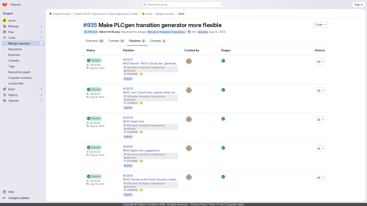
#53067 (128, 146)
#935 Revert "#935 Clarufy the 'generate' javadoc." (150, 63)
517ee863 (132, 161)
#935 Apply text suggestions (141, 150)
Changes (157, 40)
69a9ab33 (132, 190)
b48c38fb (132, 132)
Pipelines (136, 40)
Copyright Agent (235, 204)
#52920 (128, 175)
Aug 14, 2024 (217, 31)
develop (202, 32)
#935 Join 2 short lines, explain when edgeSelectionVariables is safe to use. (150, 92)
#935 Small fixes (133, 121)
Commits (116, 40)
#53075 (128, 88)
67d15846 (132, 74)
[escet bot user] (189, 61)
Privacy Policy (198, 204)
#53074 (128, 117)
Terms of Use (216, 204)
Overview (94, 40)
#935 (90, 25)
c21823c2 (132, 103)
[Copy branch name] (189, 32)
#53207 (128, 59)
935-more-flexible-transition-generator (167, 32)
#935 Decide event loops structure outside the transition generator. (150, 179)
